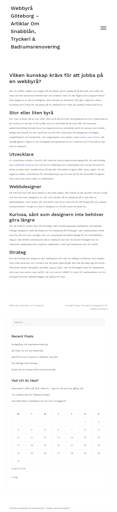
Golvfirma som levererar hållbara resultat (35, 357)
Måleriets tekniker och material (26, 305)
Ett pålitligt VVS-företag (24, 363)
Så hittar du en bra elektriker (28, 350)
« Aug (15, 477)
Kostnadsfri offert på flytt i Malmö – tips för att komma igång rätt (47, 388)
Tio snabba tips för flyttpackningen (31, 394)
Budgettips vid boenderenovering (30, 344)
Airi (55, 508)
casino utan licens (89, 137)
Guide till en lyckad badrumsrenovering (33, 369)
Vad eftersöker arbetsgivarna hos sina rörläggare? (39, 401)
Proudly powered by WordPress (26, 508)
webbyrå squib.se (24, 165)
